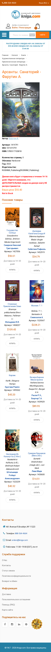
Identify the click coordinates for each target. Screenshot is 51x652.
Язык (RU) (43, 3)
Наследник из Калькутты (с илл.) (12, 455)
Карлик (12, 375)
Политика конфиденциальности (16, 576)
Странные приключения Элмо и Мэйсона (12, 306)
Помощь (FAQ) (8, 605)
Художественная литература (13, 58)
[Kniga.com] (25, 14)
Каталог (15, 55)
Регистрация (25, 28)
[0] (40, 24)
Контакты (6, 565)
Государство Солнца (12, 231)
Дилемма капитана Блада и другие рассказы (37, 233)
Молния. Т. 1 (36, 306)
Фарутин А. (14, 138)
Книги (23, 55)
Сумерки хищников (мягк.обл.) (36, 454)
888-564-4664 (10, 3)
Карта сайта (7, 610)
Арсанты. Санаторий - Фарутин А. (14, 65)
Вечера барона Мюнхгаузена (37, 378)
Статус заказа (8, 571)
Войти (15, 28)
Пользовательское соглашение (16, 599)
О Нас (4, 560)
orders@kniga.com (20, 540)
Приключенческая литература (13, 62)
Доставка (6, 594)
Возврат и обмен (9, 581)
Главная (5, 55)
